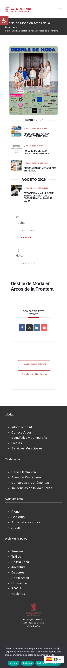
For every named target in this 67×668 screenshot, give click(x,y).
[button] (4, 20)
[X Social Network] (29, 327)
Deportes (18, 572)
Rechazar (27, 663)
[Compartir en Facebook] (22, 327)
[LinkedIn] (37, 327)
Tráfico (16, 556)
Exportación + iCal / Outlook (34, 374)
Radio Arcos (20, 578)
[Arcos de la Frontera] (33, 604)
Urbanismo (19, 583)
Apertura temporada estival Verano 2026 (36, 135)
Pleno (15, 511)
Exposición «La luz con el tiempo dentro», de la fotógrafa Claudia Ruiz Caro (39, 197)
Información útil (22, 427)
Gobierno (18, 517)
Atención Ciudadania (26, 477)
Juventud (18, 567)
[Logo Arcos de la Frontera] (18, 7)
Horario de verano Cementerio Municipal (37, 152)
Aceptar (13, 663)
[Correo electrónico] (44, 327)
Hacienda (18, 593)
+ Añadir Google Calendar (34, 364)
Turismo (17, 551)
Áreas (15, 527)
